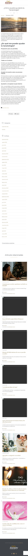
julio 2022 (4, 165)
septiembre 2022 (5, 159)
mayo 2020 (4, 208)
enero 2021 (4, 185)
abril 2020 (4, 210)
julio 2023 (4, 145)
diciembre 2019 (5, 222)
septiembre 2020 (5, 196)
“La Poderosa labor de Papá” (10, 387)
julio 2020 (4, 202)
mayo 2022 (4, 168)
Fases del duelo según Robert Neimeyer (12, 319)
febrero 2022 (4, 176)
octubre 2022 (4, 156)
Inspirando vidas (5, 107)
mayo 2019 (4, 228)
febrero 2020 (4, 216)
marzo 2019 (4, 233)
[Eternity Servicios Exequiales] (9, 2)
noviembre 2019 (5, 225)
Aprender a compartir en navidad (11, 455)
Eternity (2, 15)
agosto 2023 (4, 142)
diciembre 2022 (5, 153)
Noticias (3, 129)
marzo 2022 (4, 173)
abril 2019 (4, 230)
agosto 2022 (4, 162)
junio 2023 (4, 148)
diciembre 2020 (5, 188)
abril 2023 (4, 150)
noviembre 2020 (5, 190)
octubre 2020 (4, 193)
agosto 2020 (4, 199)
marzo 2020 (4, 213)
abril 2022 (4, 170)
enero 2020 (4, 219)
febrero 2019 (4, 236)
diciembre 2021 (5, 179)
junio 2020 (4, 205)
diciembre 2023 (5, 139)
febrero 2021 (4, 182)
